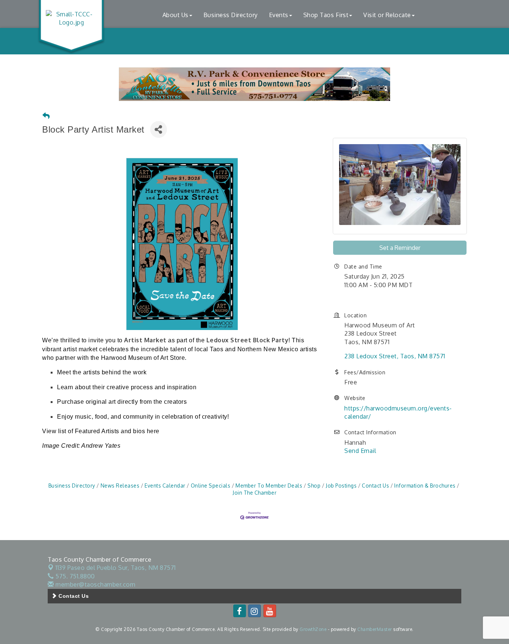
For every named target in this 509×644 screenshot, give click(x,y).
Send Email (360, 450)
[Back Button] (46, 116)
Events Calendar (165, 485)
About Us (175, 15)
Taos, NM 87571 (116, 567)
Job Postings (341, 485)
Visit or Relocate (387, 15)
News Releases (120, 485)
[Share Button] (158, 129)
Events (278, 15)
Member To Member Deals (268, 485)
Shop (313, 485)
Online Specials (210, 485)
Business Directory (230, 15)
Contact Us (375, 485)
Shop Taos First (326, 15)
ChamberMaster (374, 629)
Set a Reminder (399, 247)
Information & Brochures (425, 485)
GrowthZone (313, 629)
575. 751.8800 (74, 576)
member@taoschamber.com (94, 584)
